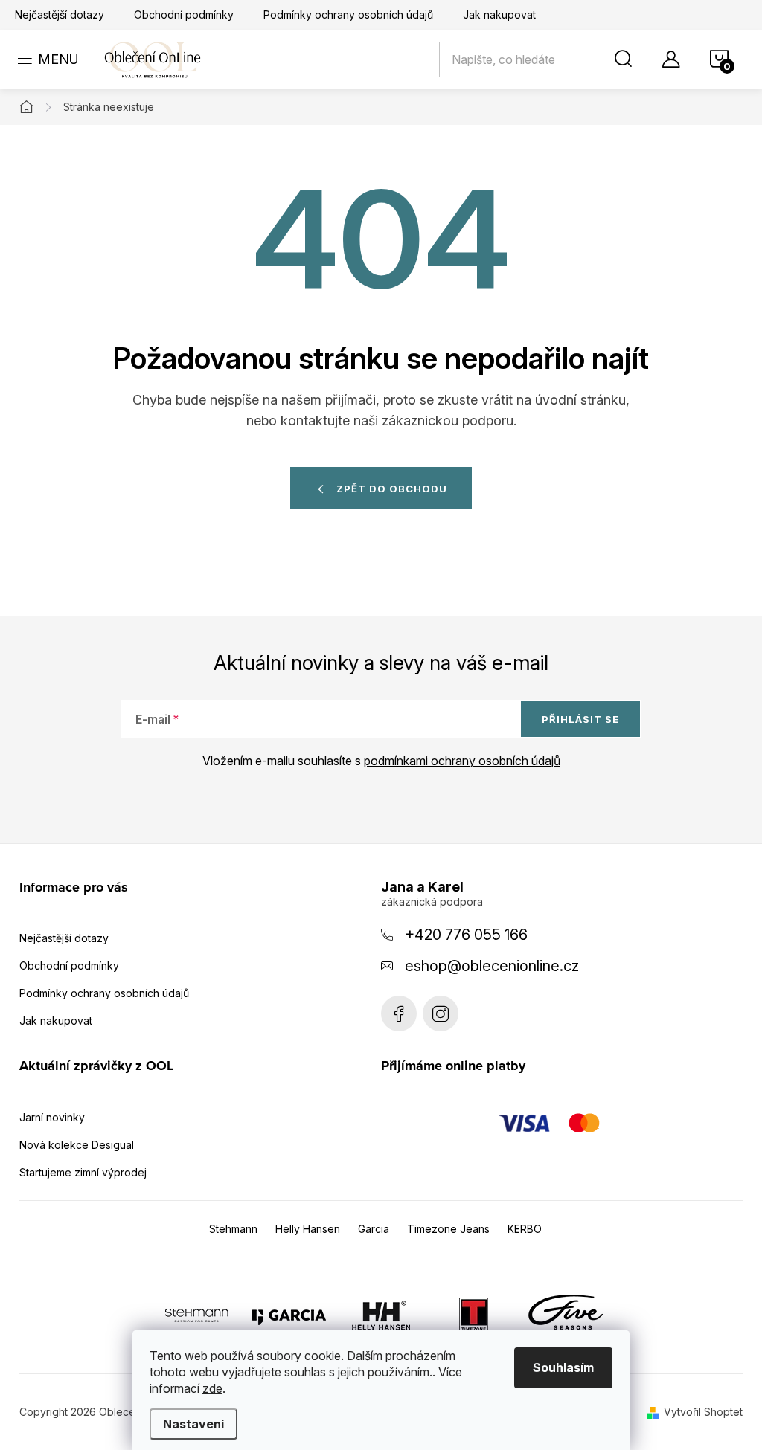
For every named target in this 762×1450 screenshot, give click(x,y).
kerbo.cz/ (440, 1013)
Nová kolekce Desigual (76, 1144)
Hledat (625, 59)
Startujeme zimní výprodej (83, 1172)
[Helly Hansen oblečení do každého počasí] (381, 1313)
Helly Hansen (307, 1228)
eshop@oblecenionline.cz (492, 966)
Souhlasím (563, 1367)
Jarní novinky (52, 1117)
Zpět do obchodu (391, 488)
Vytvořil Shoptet (703, 1411)
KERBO (525, 1228)
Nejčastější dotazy (59, 14)
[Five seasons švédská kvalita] (565, 1313)
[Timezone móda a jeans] (473, 1313)
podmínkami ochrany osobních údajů (462, 760)
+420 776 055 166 (466, 935)
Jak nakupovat (499, 14)
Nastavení (193, 1424)
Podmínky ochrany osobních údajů (348, 14)
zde (212, 1388)
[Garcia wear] (289, 1313)
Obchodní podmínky (184, 14)
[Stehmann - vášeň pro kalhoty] (196, 1313)
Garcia (373, 1228)
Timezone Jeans (448, 1228)
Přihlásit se (580, 719)
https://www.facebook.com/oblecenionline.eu (399, 1013)
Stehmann (233, 1228)
